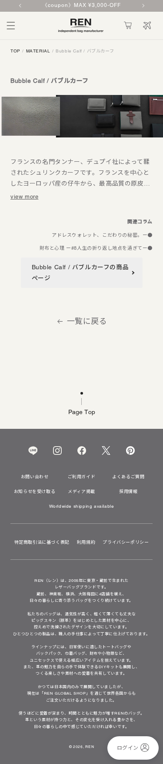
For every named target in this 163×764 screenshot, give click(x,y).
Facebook (81, 450)
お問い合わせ (35, 477)
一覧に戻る (87, 321)
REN (89, 746)
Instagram (57, 450)
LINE (32, 450)
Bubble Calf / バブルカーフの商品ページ (80, 272)
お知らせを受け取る (34, 491)
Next (142, 5)
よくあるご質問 (128, 477)
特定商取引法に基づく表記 (42, 542)
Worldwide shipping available (81, 506)
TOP (15, 51)
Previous (21, 5)
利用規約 (86, 542)
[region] (81, 6)
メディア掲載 (81, 491)
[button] (10, 25)
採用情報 (128, 491)
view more (24, 196)
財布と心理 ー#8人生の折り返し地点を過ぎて (91, 248)
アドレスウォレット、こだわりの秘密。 (97, 235)
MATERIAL (38, 51)
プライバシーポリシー (126, 542)
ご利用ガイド (82, 477)
